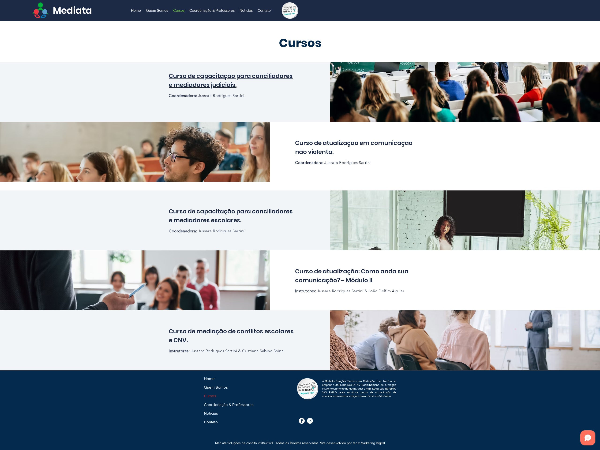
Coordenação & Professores (229, 404)
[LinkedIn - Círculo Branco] (310, 421)
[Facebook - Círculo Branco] (302, 421)
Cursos (210, 396)
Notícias (211, 413)
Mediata (72, 10)
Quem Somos (216, 387)
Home (209, 378)
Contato (211, 422)
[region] (300, 85)
